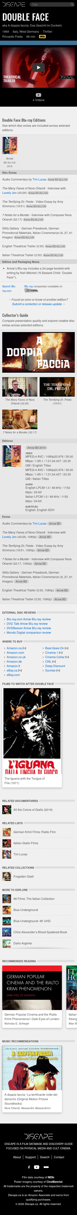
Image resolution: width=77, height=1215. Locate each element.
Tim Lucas (39, 179)
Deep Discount (55, 666)
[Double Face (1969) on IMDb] (43, 36)
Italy (15, 31)
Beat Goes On (54, 648)
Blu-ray (28, 286)
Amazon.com (15, 652)
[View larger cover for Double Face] (9, 145)
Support (30, 1157)
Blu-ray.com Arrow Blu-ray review (29, 619)
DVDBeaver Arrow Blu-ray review (29, 628)
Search (45, 1157)
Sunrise (50, 670)
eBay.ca (12, 670)
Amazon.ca (14, 648)
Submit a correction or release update (37, 304)
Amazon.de (14, 661)
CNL (48, 661)
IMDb (51, 1177)
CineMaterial (54, 1181)
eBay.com (13, 675)
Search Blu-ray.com (9, 288)
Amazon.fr (13, 666)
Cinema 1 (51, 652)
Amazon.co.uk (16, 657)
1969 (5, 31)
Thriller (47, 31)
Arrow (9, 158)
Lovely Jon (9, 193)
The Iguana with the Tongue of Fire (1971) (24, 780)
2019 (9, 166)
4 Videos (38, 100)
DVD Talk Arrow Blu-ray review (27, 623)
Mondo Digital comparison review (29, 632)
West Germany (29, 31)
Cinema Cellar (54, 657)
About (17, 1157)
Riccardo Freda (12, 36)
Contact (59, 1157)
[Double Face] (11, 457)
